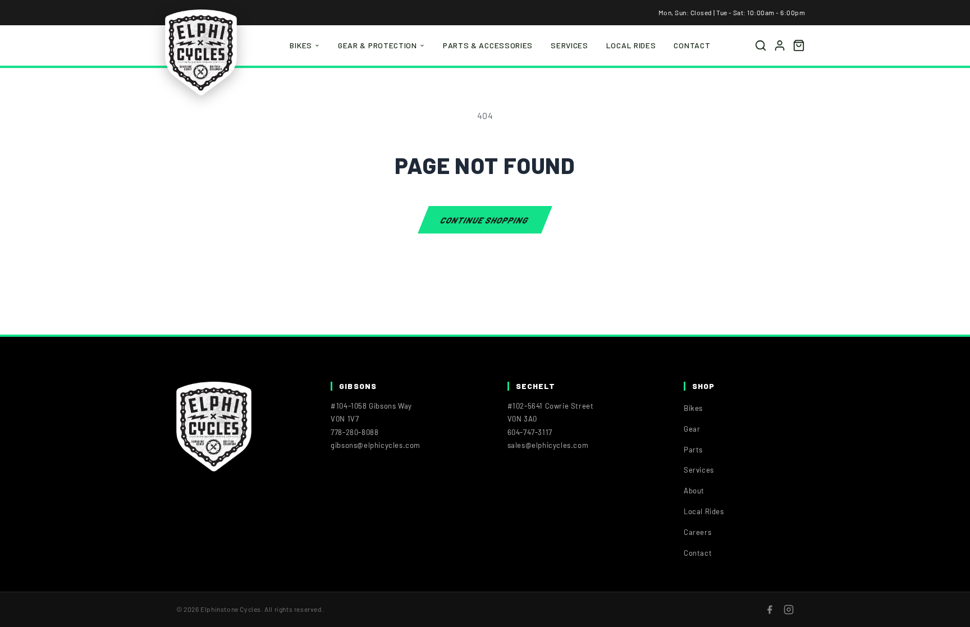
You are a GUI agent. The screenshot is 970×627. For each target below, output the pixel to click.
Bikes (301, 45)
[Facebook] (770, 610)
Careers (697, 532)
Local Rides (631, 45)
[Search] (760, 45)
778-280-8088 (354, 432)
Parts (693, 449)
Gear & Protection (377, 45)
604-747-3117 (529, 432)
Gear (692, 428)
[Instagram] (789, 610)
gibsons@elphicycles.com (375, 445)
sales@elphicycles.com (548, 445)
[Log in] (780, 45)
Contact (692, 45)
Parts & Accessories (488, 45)
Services (569, 45)
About (694, 490)
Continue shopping (484, 219)
